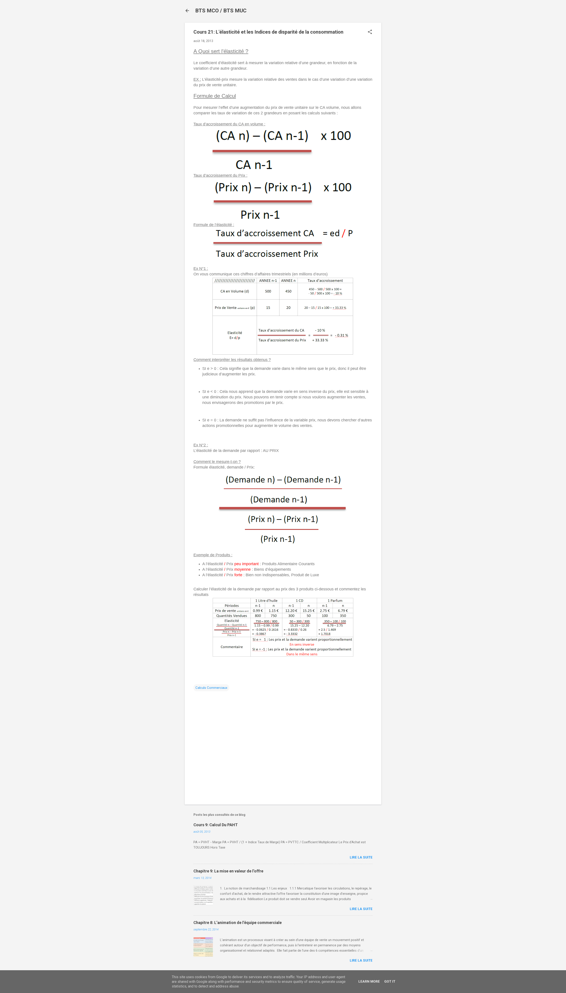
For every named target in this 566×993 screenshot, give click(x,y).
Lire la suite (361, 857)
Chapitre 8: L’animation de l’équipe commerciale (237, 922)
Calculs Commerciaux (211, 688)
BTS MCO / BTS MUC (221, 11)
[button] (370, 32)
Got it (389, 981)
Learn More (369, 981)
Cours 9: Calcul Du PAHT (215, 824)
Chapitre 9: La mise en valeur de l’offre (228, 871)
